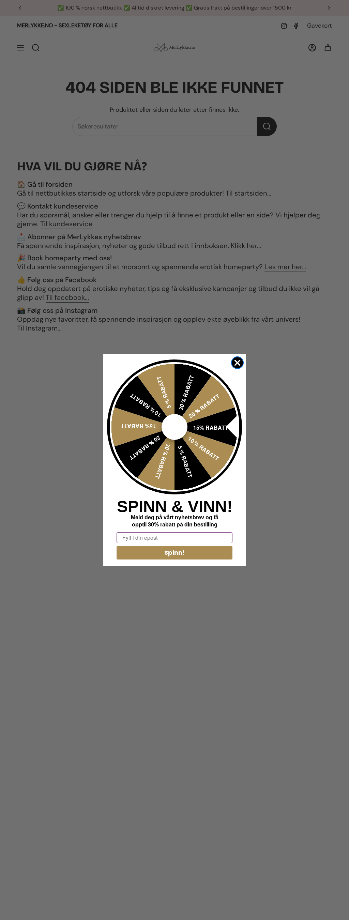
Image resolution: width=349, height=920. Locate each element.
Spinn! (174, 552)
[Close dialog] (237, 363)
